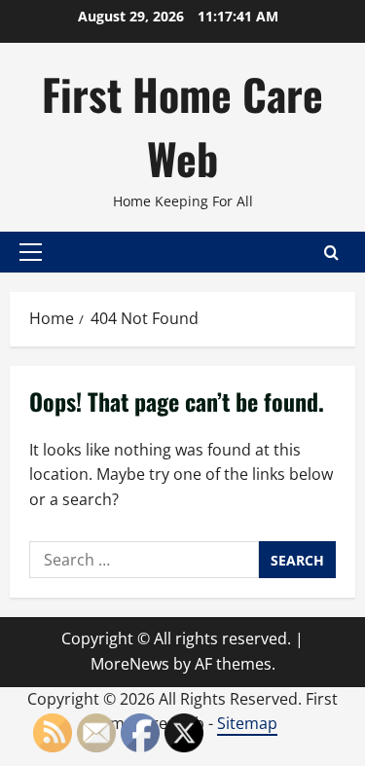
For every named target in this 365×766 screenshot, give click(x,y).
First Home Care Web (182, 126)
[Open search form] (331, 253)
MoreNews (130, 664)
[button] (31, 252)
